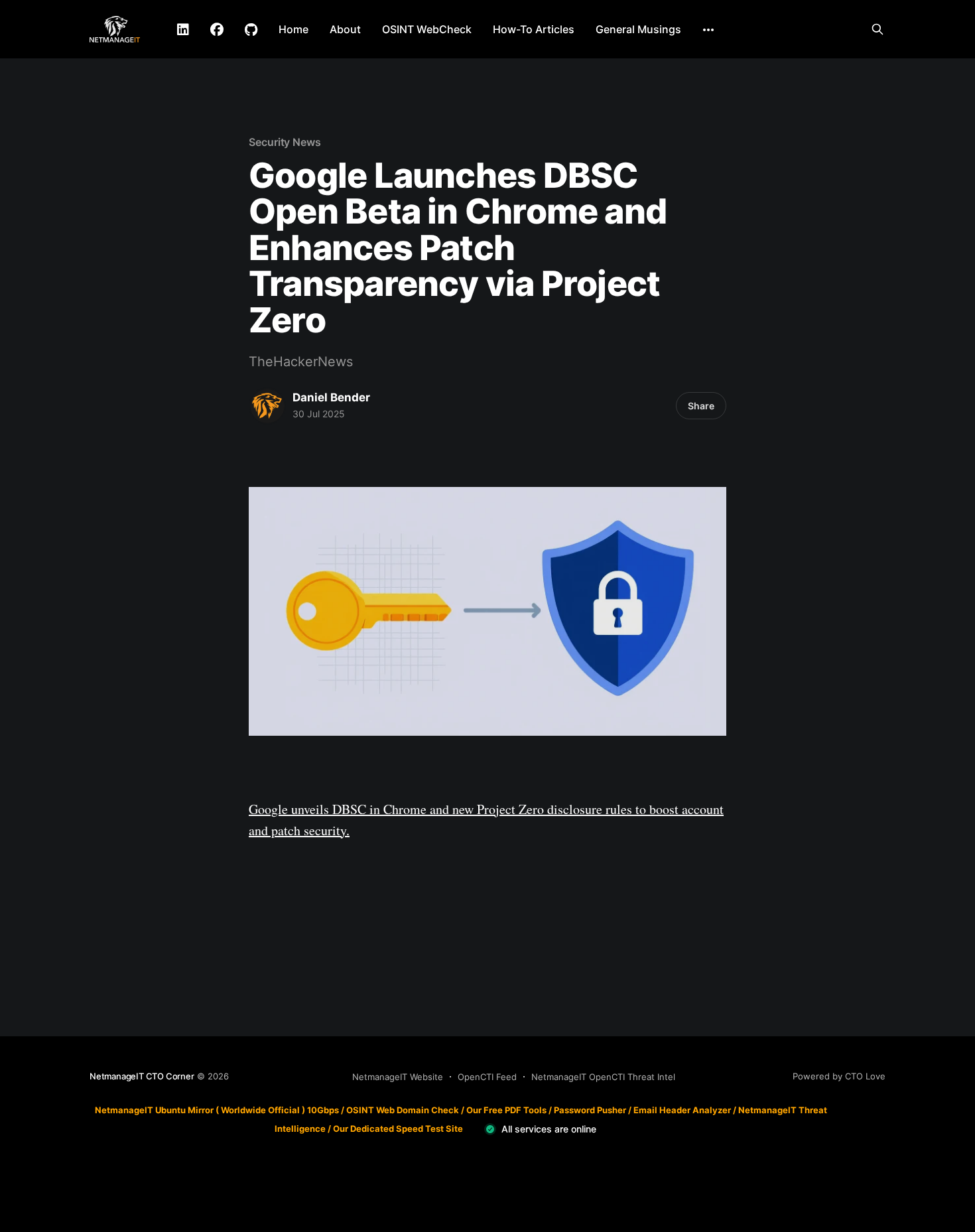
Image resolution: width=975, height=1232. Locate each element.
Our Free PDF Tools (506, 1110)
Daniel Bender (331, 397)
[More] (708, 30)
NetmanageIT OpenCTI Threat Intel (603, 1076)
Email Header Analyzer (682, 1110)
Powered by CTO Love (839, 1076)
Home (293, 29)
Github (251, 30)
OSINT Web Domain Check (402, 1110)
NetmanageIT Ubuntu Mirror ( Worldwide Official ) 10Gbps (217, 1110)
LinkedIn (183, 30)
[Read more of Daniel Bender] (267, 406)
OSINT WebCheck (427, 29)
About (345, 29)
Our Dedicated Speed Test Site (398, 1128)
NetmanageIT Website (397, 1076)
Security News (285, 142)
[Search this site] (877, 29)
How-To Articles (533, 29)
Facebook (217, 30)
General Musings (638, 29)
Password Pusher (590, 1110)
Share (701, 405)
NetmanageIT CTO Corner (142, 1076)
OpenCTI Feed (487, 1076)
